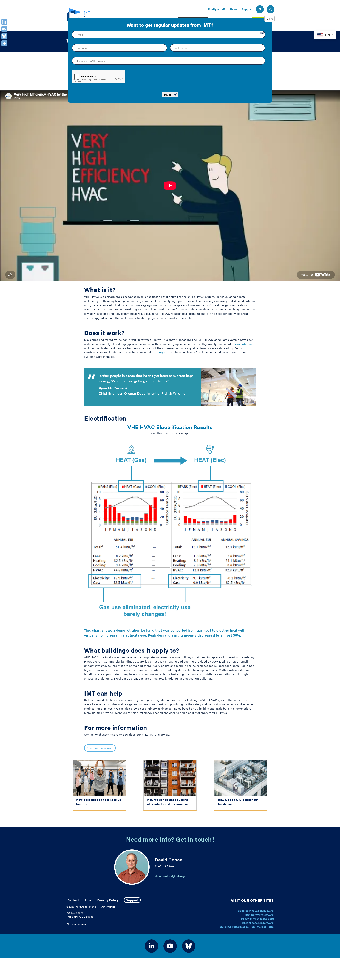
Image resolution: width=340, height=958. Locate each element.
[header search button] (270, 9)
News (233, 9)
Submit (167, 94)
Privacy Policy (108, 900)
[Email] (4, 29)
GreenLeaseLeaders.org (258, 923)
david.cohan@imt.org (170, 876)
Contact (72, 900)
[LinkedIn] (4, 21)
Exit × (270, 18)
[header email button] (260, 9)
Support (247, 9)
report (163, 352)
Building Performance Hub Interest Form (247, 926)
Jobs (87, 900)
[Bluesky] (4, 36)
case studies (244, 344)
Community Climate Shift (257, 918)
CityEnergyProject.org (259, 915)
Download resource (100, 748)
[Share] (4, 43)
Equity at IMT (217, 9)
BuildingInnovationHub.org (256, 911)
